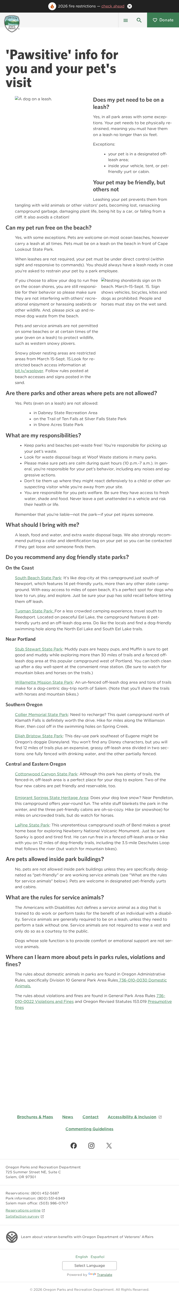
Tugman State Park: (35, 611)
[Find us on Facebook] (74, 1146)
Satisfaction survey (22, 1216)
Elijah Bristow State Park (39, 736)
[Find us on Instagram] (91, 1146)
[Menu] (125, 20)
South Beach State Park (38, 577)
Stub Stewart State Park (38, 649)
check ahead (112, 6)
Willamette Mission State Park (44, 682)
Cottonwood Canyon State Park (46, 774)
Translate (104, 1275)
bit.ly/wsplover (29, 370)
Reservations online (23, 1210)
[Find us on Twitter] (109, 1146)
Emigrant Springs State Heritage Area (51, 797)
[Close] (129, 6)
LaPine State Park (32, 825)
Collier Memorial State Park (41, 714)
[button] (139, 20)
